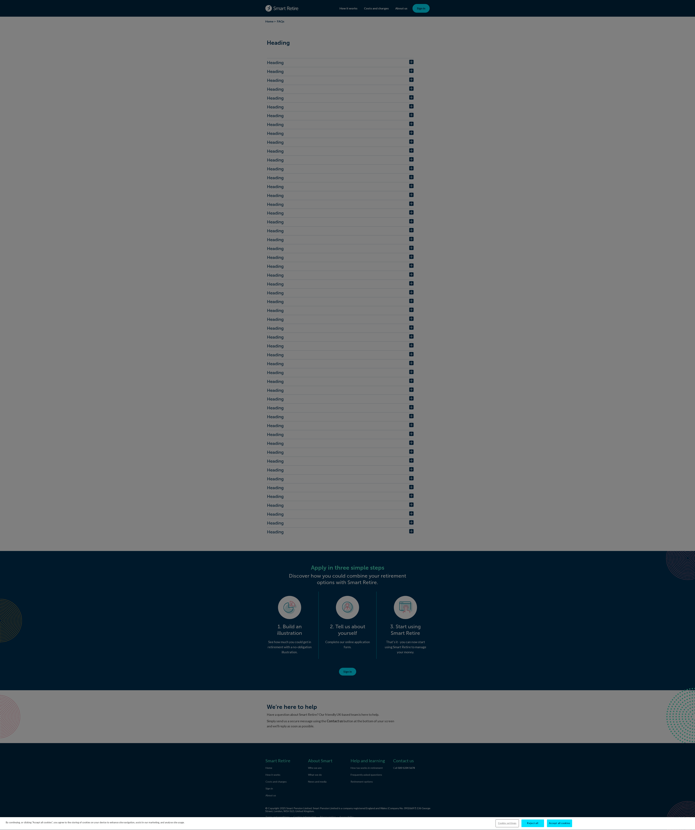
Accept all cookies (559, 823)
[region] (347, 823)
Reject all (532, 823)
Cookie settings (507, 823)
